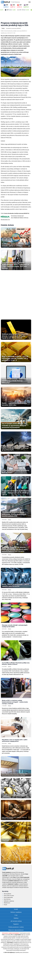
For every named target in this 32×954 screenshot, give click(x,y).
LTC (16, 9)
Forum (5, 904)
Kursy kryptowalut (8, 897)
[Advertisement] (16, 16)
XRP (3, 9)
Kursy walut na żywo (9, 895)
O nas (16, 915)
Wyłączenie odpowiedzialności (16, 930)
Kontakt (16, 909)
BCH (29, 9)
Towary (3, 28)
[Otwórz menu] (29, 2)
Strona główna (7, 893)
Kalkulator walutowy (9, 901)
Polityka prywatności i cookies (16, 927)
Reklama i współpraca (16, 912)
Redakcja (16, 918)
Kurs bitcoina (7, 899)
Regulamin (16, 924)
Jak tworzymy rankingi (16, 921)
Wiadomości (7, 902)
